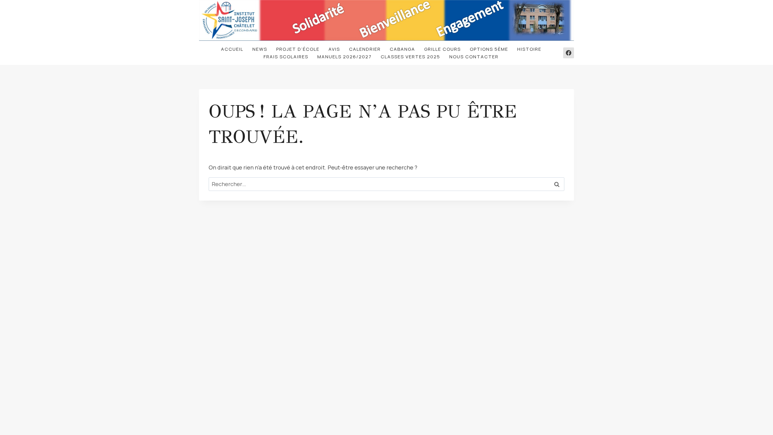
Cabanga (402, 49)
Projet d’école (297, 49)
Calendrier (365, 49)
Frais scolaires (286, 56)
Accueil (232, 49)
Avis (334, 49)
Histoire (529, 49)
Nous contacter (474, 56)
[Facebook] (568, 52)
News (259, 49)
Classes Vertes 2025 (410, 56)
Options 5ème (489, 49)
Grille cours (442, 49)
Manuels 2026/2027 (344, 56)
